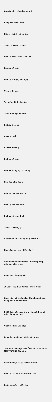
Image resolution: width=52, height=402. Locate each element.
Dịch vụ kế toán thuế (14, 216)
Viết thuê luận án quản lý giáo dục (20, 362)
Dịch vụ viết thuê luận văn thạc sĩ (20, 374)
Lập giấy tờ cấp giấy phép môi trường (22, 337)
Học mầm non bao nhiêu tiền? (18, 250)
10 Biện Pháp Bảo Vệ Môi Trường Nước (22, 287)
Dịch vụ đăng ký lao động (16, 79)
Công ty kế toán (11, 91)
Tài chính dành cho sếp (15, 102)
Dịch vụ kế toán (11, 159)
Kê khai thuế (10, 136)
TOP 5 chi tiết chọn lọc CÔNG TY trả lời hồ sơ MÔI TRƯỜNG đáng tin (25, 350)
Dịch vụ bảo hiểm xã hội (15, 193)
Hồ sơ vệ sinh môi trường (16, 34)
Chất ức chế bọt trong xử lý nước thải (22, 239)
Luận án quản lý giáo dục (16, 385)
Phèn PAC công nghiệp (15, 275)
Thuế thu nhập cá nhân (15, 114)
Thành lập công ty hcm (15, 45)
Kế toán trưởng (11, 148)
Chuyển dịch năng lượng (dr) (18, 11)
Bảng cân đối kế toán (14, 23)
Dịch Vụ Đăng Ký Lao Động (17, 170)
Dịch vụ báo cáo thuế (14, 205)
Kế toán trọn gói (12, 125)
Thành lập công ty (12, 227)
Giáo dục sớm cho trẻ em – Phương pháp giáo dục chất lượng (23, 263)
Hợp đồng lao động (13, 182)
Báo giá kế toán (11, 68)
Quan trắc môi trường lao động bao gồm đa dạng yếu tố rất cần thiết (24, 299)
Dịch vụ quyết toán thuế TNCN (18, 57)
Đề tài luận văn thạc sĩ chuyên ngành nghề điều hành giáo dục (24, 313)
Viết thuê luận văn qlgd (15, 326)
